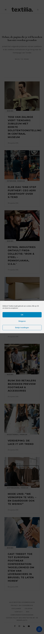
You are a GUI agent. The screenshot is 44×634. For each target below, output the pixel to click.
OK (22, 315)
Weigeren (22, 321)
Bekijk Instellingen (22, 328)
